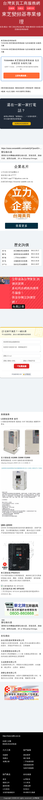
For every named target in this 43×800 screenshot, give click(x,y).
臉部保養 (6, 786)
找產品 (20, 8)
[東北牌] (21, 609)
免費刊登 (30, 8)
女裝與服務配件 (9, 792)
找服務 (11, 8)
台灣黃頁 (26, 779)
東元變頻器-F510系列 (10, 573)
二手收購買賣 (28, 761)
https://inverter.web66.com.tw (20, 182)
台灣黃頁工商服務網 (21, 3)
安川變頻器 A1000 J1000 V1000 (15, 458)
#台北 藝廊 (10, 91)
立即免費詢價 (21, 76)
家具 (4, 779)
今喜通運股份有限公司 (10, 651)
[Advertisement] (21, 137)
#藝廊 (3, 91)
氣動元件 (6, 782)
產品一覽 (7, 27)
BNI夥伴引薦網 (29, 792)
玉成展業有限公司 (9, 662)
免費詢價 (22, 366)
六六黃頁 (26, 782)
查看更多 (22, 225)
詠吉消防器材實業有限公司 (12, 640)
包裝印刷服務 (28, 768)
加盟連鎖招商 (28, 765)
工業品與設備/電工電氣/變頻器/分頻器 (26, 27)
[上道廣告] (21, 693)
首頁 (1, 27)
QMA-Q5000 (6, 525)
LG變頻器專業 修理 (9, 419)
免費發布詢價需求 (21, 124)
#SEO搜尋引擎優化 (23, 91)
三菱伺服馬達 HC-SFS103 (12, 589)
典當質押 (26, 755)
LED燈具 (6, 789)
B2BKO (26, 789)
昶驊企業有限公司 (9, 673)
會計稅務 (26, 758)
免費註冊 (6, 761)
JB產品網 (27, 786)
